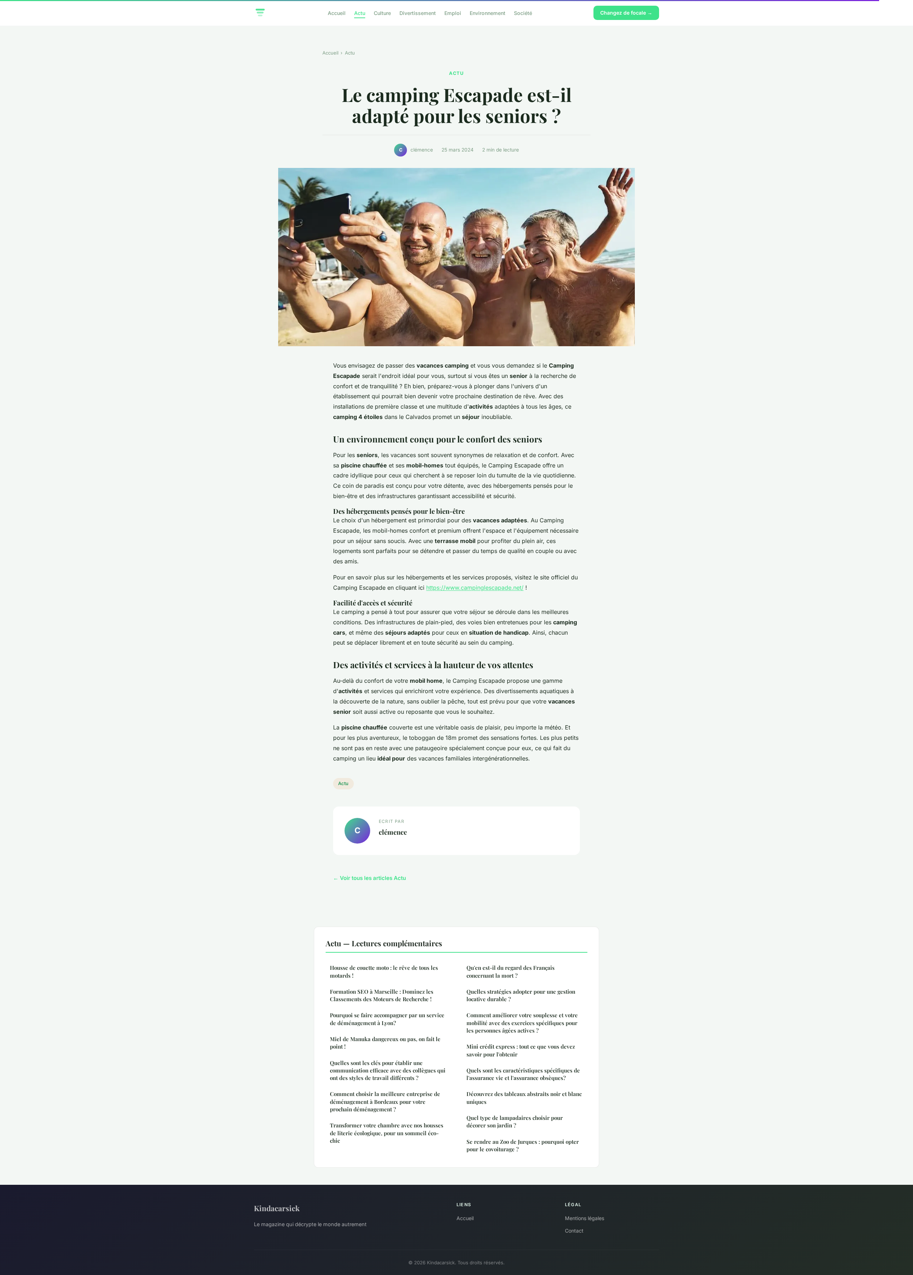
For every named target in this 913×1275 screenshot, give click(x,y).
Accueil (337, 13)
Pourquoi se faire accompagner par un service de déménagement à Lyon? (387, 1019)
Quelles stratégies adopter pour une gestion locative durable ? (520, 995)
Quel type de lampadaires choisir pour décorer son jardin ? (514, 1121)
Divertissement (417, 13)
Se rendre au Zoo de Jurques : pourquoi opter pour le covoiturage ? (522, 1145)
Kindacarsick (277, 1208)
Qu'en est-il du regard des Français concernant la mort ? (510, 971)
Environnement (487, 13)
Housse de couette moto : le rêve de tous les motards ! (384, 971)
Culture (382, 13)
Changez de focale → (626, 13)
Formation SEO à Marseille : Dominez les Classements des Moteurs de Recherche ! (381, 995)
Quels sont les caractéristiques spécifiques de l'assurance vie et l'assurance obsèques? (523, 1074)
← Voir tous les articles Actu (369, 878)
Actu (359, 13)
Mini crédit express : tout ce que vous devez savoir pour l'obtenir (520, 1050)
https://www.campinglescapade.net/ (475, 587)
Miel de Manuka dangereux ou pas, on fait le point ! (385, 1042)
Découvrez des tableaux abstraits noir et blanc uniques (524, 1097)
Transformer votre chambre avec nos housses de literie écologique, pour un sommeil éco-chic (386, 1133)
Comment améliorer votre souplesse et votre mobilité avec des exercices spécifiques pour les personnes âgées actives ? (522, 1023)
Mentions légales (584, 1218)
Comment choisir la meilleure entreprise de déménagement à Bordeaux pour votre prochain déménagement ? (385, 1101)
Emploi (452, 13)
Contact (574, 1231)
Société (523, 13)
